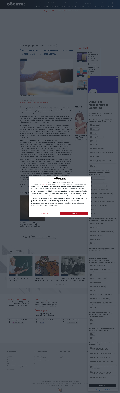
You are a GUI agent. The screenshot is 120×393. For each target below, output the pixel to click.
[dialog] (60, 196)
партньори (44, 184)
